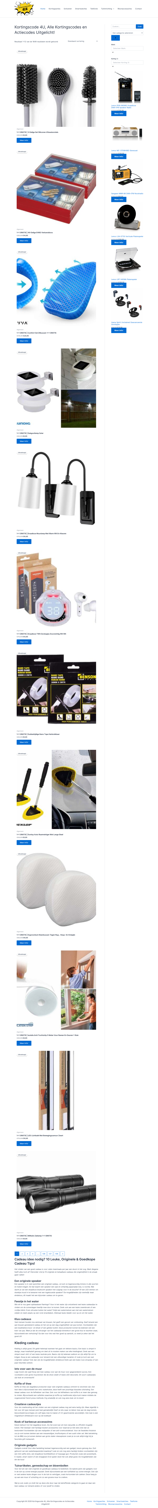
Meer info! (24, 140)
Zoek (140, 26)
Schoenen (68, 9)
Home (42, 9)
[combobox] (127, 48)
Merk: (113, 44)
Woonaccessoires (125, 9)
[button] (113, 8)
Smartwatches (81, 9)
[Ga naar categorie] (115, 38)
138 (56, 1254)
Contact (138, 9)
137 (50, 1254)
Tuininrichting (106, 9)
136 (43, 1254)
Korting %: (114, 59)
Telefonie (94, 9)
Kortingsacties (54, 9)
